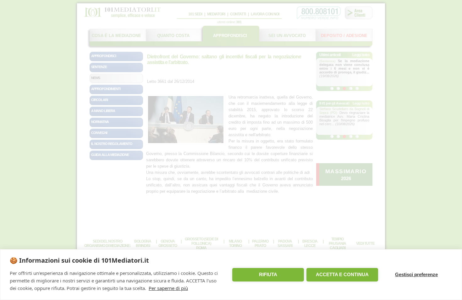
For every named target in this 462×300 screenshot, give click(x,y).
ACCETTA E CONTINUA (342, 274)
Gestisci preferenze (416, 274)
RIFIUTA (268, 274)
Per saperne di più (168, 288)
